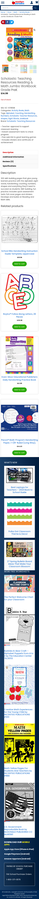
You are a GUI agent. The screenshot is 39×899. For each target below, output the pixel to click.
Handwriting (29, 113)
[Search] (35, 8)
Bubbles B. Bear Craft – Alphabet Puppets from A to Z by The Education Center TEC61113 (18, 655)
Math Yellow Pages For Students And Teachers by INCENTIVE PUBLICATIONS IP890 (18, 772)
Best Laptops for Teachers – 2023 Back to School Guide (19, 490)
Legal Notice (5, 895)
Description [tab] (8, 152)
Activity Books (18, 110)
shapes (4, 118)
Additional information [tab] (13, 157)
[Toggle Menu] (2, 3)
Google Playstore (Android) (17, 854)
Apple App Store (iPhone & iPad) (19, 849)
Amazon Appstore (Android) (17, 859)
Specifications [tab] (9, 166)
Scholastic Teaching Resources (21, 121)
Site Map (12, 895)
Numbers (5, 116)
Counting (19, 113)
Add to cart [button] (19, 264)
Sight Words (13, 118)
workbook (24, 118)
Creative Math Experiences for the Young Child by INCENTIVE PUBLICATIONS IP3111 (18, 713)
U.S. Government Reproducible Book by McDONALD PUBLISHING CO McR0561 (18, 831)
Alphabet (10, 113)
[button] (34, 30)
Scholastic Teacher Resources (23, 116)
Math (27, 110)
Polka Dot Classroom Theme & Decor (19, 532)
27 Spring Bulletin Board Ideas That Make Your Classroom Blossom (19, 564)
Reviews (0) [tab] (8, 161)
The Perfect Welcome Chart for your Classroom (18, 598)
